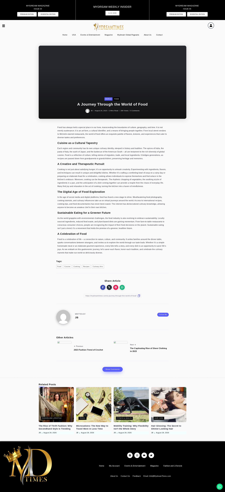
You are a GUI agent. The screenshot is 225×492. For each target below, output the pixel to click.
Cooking (77, 266)
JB (92, 111)
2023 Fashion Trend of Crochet (88, 350)
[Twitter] (151, 455)
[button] (5, 26)
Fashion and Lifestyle (172, 466)
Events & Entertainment (90, 35)
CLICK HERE (112, 13)
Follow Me (163, 314)
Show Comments (112, 369)
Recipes (86, 266)
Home (64, 35)
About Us (148, 35)
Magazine (109, 35)
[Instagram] (137, 455)
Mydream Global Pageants (128, 35)
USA (74, 35)
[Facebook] (130, 455)
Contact (159, 35)
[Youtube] (144, 455)
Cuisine (67, 266)
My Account (114, 466)
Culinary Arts (98, 266)
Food (59, 266)
